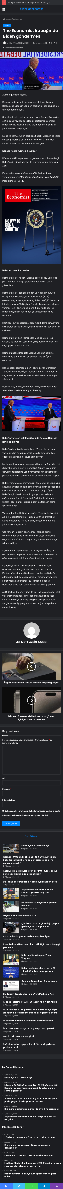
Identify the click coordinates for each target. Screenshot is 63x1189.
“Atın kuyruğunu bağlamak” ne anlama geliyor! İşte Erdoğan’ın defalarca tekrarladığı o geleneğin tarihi (30, 1011)
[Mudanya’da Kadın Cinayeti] (11, 848)
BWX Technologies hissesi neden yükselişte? (26, 936)
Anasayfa (9, 19)
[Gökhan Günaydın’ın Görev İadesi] (11, 985)
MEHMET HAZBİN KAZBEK (18, 43)
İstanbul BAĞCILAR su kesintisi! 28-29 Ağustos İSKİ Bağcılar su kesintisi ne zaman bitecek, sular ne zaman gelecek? (29, 859)
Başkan (18, 19)
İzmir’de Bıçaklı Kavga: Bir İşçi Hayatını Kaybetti (28, 1028)
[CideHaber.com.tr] (31, 8)
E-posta (6, 789)
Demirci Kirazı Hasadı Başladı (18, 1036)
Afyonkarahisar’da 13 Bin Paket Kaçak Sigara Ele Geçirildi (38, 891)
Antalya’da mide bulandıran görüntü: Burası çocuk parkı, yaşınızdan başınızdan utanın (30, 872)
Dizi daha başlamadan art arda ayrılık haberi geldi (30, 881)
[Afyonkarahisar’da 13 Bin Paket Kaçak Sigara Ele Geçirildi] (11, 893)
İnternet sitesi (8, 800)
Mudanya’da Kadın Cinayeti (36, 845)
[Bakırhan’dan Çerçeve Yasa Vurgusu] (11, 959)
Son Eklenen (31, 836)
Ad (4, 778)
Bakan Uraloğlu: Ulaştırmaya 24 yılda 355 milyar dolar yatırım (38, 970)
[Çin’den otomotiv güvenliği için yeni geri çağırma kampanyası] (11, 927)
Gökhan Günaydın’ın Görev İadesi (39, 981)
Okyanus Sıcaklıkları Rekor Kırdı (19, 915)
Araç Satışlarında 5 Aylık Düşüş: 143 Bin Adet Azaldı (30, 1001)
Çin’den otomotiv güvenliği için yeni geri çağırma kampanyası (40, 925)
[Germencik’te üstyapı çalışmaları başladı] (11, 906)
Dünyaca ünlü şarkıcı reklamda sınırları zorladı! (28, 1020)
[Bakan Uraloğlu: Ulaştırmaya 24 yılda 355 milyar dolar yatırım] (11, 972)
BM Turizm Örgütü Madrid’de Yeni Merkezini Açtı (28, 994)
